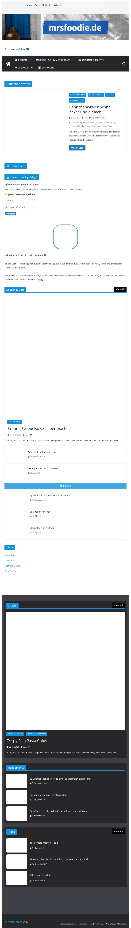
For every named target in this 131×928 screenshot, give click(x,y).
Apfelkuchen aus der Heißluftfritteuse (50, 495)
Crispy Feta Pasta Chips (26, 740)
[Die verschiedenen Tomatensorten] (16, 797)
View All (120, 289)
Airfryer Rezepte (77, 95)
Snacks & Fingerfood (36, 734)
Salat (93, 126)
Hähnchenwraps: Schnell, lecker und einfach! (91, 109)
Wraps (110, 126)
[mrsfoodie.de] (65, 16)
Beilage (79, 122)
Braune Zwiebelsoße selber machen (39, 428)
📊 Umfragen (46, 67)
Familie (92, 122)
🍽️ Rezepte (21, 59)
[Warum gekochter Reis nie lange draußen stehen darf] (16, 861)
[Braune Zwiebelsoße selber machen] (65, 356)
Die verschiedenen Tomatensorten (48, 794)
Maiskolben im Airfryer (42, 527)
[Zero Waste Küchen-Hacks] (16, 845)
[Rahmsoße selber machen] (14, 454)
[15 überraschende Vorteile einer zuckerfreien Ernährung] (16, 781)
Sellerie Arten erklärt (41, 875)
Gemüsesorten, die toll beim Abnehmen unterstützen (58, 811)
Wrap (104, 126)
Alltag (73, 122)
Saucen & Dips (15, 421)
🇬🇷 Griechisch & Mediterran (53, 59)
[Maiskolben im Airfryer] (16, 530)
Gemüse (106, 122)
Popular (67, 486)
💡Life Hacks (22, 67)
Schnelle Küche (77, 100)
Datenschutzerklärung (68, 924)
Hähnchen (72, 126)
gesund (112, 122)
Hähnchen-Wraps (84, 126)
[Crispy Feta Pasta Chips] (65, 671)
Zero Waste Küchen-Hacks (44, 842)
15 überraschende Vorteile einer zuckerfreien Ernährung (60, 778)
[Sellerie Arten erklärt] (16, 878)
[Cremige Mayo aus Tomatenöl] (14, 471)
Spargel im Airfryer (40, 511)
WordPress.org (11, 571)
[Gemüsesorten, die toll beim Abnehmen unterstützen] (16, 813)
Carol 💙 (87, 118)
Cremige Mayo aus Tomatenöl (44, 468)
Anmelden (9, 555)
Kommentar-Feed (12, 566)
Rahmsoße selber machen (42, 452)
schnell (98, 126)
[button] (29, 60)
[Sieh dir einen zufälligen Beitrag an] (123, 64)
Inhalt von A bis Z (97, 924)
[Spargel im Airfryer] (16, 514)
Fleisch (99, 122)
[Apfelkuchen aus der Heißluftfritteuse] (16, 498)
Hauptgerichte (95, 95)
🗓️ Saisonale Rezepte (91, 59)
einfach (86, 122)
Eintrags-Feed (10, 560)
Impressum (83, 924)
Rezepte (110, 95)
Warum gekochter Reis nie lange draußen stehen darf (59, 858)
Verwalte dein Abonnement (116, 924)
